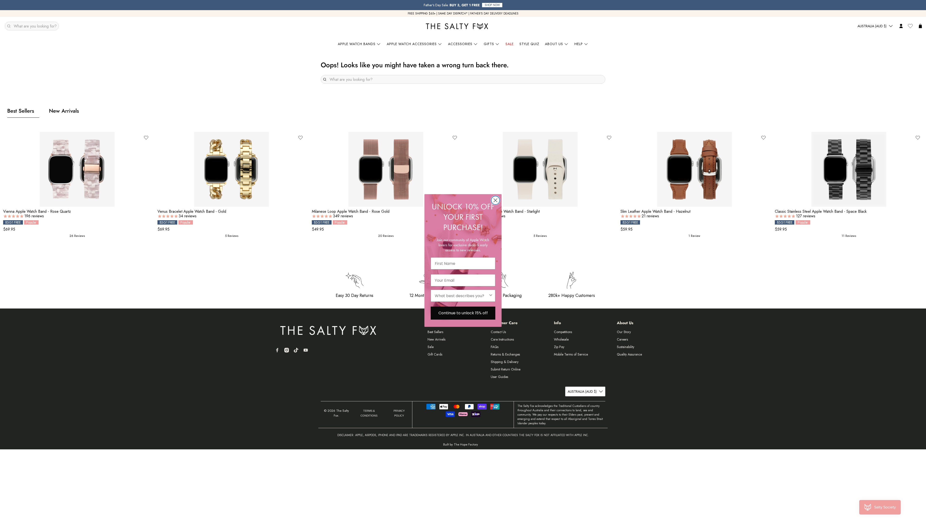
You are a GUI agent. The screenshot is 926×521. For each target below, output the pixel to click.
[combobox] (461, 296)
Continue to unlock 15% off (463, 313)
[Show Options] (490, 296)
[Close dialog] (495, 200)
